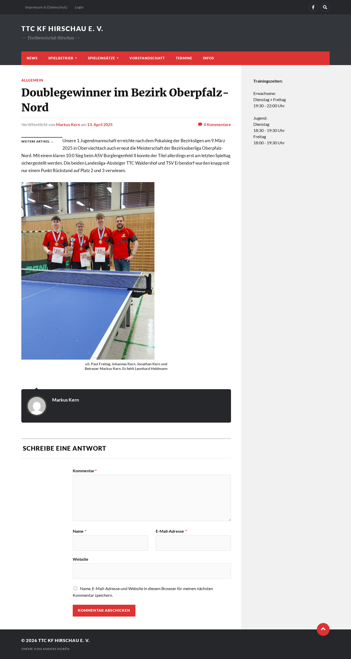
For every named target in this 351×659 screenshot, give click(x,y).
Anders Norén (56, 649)
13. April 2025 (100, 124)
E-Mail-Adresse (171, 531)
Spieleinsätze (101, 58)
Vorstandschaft (147, 58)
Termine (184, 58)
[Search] (325, 7)
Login (79, 7)
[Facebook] (313, 7)
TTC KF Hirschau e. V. (62, 28)
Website (80, 559)
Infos (208, 58)
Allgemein (32, 80)
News (32, 58)
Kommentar (85, 471)
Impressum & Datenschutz (46, 7)
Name (79, 531)
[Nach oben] (323, 629)
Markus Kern (68, 124)
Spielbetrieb (60, 58)
